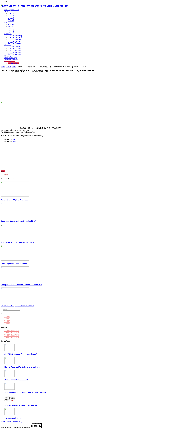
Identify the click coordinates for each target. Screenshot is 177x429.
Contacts (9, 422)
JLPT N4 (11, 15)
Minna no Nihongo (10, 58)
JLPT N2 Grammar (14, 52)
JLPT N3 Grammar (14, 50)
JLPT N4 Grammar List (11, 336)
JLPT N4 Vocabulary (15, 37)
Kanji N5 (11, 24)
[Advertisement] (56, 86)
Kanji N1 (11, 32)
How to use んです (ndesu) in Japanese (17, 242)
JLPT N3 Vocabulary (15, 39)
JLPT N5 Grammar (14, 47)
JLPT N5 (11, 13)
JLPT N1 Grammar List (11, 331)
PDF (15, 139)
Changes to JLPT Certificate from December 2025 (21, 285)
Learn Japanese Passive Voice (14, 264)
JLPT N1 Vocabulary (15, 43)
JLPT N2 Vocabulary (15, 41)
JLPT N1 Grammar (14, 54)
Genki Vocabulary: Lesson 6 (16, 380)
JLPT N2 (11, 19)
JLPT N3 (11, 17)
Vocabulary (8, 34)
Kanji (6, 23)
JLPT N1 (11, 21)
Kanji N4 (11, 26)
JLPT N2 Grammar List (11, 332)
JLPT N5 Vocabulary (15, 36)
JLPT (6, 12)
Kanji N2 (11, 30)
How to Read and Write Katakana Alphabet (22, 367)
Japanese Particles (11, 60)
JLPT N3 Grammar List (11, 334)
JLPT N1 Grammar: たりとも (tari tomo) (20, 354)
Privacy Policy (17, 422)
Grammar (7, 45)
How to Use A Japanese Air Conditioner (17, 306)
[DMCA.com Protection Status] (36, 427)
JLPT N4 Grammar (14, 48)
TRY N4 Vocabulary (12, 418)
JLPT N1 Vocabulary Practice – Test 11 (20, 405)
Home (3, 67)
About (3, 422)
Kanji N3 (11, 28)
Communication (13, 63)
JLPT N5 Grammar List (11, 337)
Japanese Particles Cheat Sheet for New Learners (25, 393)
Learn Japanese (9, 61)
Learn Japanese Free (11, 10)
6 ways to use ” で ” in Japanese (14, 200)
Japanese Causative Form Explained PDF (18, 221)
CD (14, 141)
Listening (7, 56)
